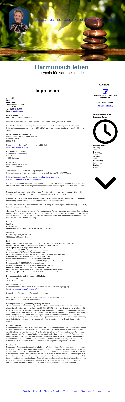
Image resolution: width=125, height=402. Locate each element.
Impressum (97, 391)
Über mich (37, 391)
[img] (62, 30)
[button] (109, 391)
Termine (66, 391)
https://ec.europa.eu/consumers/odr (25, 289)
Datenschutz (86, 391)
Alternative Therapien (52, 391)
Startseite (26, 391)
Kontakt (76, 391)
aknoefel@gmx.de (18, 111)
